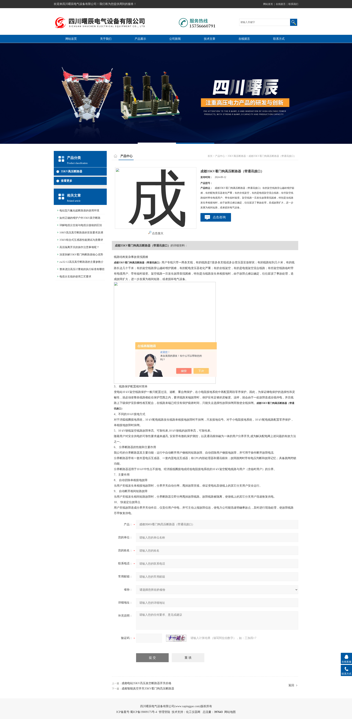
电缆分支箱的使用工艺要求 (75, 276)
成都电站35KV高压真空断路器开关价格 (146, 683)
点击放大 (157, 233)
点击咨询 (219, 217)
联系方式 (279, 38)
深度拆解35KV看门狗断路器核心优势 (81, 254)
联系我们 (293, 4)
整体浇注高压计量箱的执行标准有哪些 (81, 269)
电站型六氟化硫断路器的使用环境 (79, 210)
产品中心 (220, 156)
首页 (210, 156)
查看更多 (66, 180)
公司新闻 (175, 38)
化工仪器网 (193, 712)
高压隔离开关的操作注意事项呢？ (79, 247)
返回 (291, 685)
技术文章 (209, 38)
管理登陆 (164, 712)
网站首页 (268, 4)
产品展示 (140, 38)
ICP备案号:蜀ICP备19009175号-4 (136, 712)
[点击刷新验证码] (176, 638)
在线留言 (281, 4)
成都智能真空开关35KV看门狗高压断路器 (148, 688)
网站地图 (230, 712)
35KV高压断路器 (71, 171)
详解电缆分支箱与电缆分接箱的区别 (80, 225)
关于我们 (105, 38)
